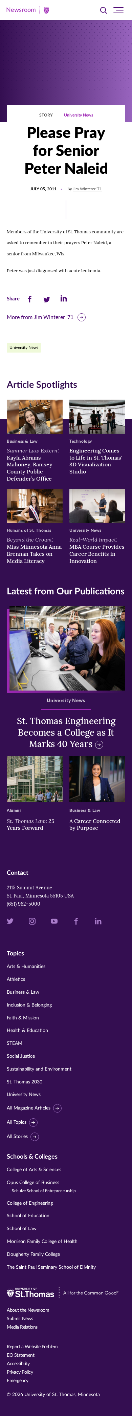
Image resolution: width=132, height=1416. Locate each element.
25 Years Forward (30, 824)
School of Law (22, 1228)
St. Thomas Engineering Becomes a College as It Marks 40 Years (66, 732)
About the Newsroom (28, 1310)
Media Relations (22, 1327)
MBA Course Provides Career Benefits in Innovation (97, 550)
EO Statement (20, 1355)
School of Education (28, 1215)
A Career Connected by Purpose (94, 824)
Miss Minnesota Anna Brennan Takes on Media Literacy (34, 550)
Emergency (17, 1380)
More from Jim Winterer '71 (40, 317)
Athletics (16, 979)
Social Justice (21, 1056)
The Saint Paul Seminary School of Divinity (51, 1267)
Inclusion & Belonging (29, 1005)
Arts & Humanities (26, 966)
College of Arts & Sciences (34, 1169)
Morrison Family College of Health (42, 1241)
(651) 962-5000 (23, 904)
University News (78, 115)
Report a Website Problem (32, 1347)
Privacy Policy (20, 1372)
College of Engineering (30, 1203)
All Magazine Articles (28, 1108)
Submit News (20, 1318)
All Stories (17, 1136)
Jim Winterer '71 (87, 189)
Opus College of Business (41, 1186)
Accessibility (18, 1363)
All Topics (16, 1122)
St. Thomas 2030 (24, 1082)
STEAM (14, 1043)
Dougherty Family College (33, 1254)
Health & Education (27, 1030)
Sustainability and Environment (39, 1069)
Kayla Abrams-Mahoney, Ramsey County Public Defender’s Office (33, 464)
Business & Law (23, 992)
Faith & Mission (23, 1018)
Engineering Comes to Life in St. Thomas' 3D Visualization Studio (95, 461)
